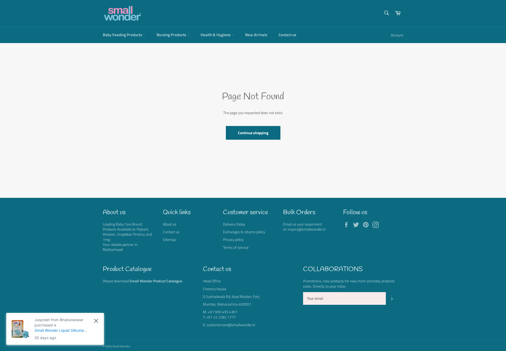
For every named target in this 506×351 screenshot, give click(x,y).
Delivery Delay (234, 224)
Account (397, 35)
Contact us (287, 35)
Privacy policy (233, 239)
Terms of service (236, 247)
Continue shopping (253, 132)
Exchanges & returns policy (244, 232)
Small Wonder (121, 346)
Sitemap (169, 239)
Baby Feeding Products (123, 35)
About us (169, 224)
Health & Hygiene (216, 35)
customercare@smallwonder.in (231, 324)
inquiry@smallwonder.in (307, 229)
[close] (96, 320)
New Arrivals (256, 35)
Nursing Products (172, 35)
